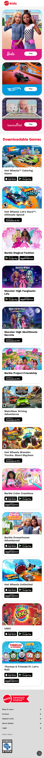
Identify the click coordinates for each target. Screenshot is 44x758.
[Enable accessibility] (39, 753)
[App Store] (10, 590)
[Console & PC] (13, 340)
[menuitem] (22, 710)
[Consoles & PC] (13, 220)
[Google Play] (11, 258)
